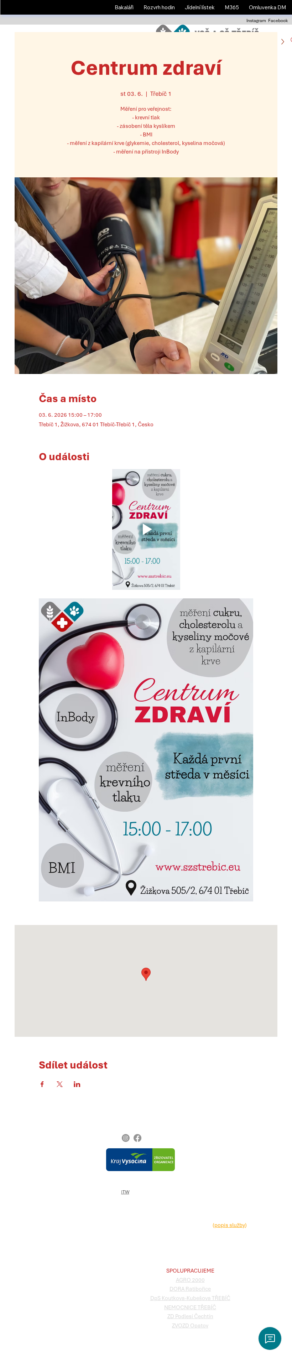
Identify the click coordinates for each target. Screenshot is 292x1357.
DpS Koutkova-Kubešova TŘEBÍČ (190, 1298)
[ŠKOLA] (91, 1143)
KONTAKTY (22, 1179)
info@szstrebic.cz (203, 1143)
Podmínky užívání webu (132, 1184)
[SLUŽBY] (91, 1170)
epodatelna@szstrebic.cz (212, 1234)
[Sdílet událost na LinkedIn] (77, 1084)
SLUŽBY (19, 1170)
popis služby (229, 1225)
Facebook (278, 21)
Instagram (256, 21)
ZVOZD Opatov (190, 1325)
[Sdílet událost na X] (59, 1084)
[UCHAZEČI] (91, 1152)
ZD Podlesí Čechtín (190, 1316)
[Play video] (146, 529)
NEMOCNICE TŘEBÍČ (190, 1307)
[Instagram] (126, 1138)
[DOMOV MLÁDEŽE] (91, 1161)
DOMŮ (18, 1134)
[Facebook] (137, 1138)
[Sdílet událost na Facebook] (42, 1084)
